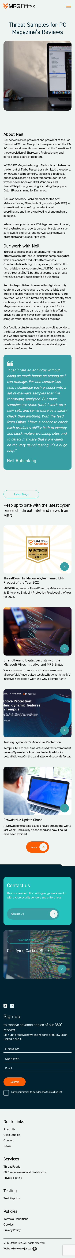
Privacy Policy (12, 1230)
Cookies (8, 1224)
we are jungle (24, 1248)
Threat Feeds (11, 1166)
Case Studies (11, 1135)
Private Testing (12, 1178)
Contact (8, 1140)
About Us (9, 1129)
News (7, 1146)
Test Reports (11, 1198)
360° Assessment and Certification (25, 1172)
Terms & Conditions (15, 1219)
